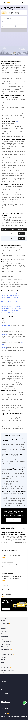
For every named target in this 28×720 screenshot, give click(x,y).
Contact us (3, 681)
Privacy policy (4, 689)
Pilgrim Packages (5, 639)
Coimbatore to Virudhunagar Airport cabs (12, 553)
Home (2, 685)
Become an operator (6, 698)
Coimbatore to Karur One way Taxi (9, 310)
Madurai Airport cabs (7, 592)
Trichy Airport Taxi (5, 644)
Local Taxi (3, 626)
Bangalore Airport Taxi (6, 652)
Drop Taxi (3, 618)
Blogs (2, 633)
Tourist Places (4, 631)
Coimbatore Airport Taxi (7, 646)
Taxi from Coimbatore (7, 562)
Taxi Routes (4, 665)
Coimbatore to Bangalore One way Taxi (10, 306)
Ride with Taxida (5, 701)
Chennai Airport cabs (7, 587)
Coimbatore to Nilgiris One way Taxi (9, 312)
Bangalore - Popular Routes (7, 670)
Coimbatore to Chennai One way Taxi (10, 293)
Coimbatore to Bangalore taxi (9, 566)
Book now (14, 520)
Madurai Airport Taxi (6, 649)
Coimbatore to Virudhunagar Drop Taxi (11, 576)
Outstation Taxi (4, 620)
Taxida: (17, 121)
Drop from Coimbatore (7, 573)
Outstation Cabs (5, 623)
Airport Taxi (5, 585)
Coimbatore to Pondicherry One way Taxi (11, 304)
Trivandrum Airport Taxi (7, 654)
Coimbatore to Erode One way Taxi (9, 301)
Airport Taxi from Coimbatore (9, 550)
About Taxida (4, 678)
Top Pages (3, 657)
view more (4, 557)
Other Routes (4, 659)
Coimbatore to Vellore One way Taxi (9, 297)
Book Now (21, 233)
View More (24, 314)
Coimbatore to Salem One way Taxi (9, 299)
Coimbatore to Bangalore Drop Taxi (10, 578)
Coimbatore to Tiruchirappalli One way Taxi (11, 308)
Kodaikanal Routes (5, 667)
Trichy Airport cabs (6, 594)
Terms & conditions (5, 693)
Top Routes (4, 672)
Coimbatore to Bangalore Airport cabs (11, 555)
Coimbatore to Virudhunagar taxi (10, 564)
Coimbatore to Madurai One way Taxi (10, 295)
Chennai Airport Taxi (6, 641)
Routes (2, 662)
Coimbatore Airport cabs (8, 589)
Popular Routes (4, 636)
